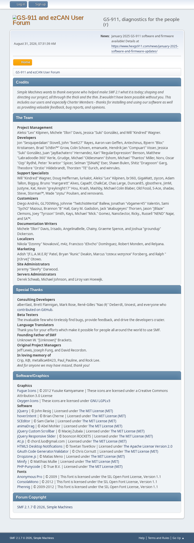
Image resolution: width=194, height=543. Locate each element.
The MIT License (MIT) (96, 411)
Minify (22, 461)
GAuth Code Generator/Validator (43, 451)
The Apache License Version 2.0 (148, 446)
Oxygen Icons (27, 401)
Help (142, 538)
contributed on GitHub (34, 309)
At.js (20, 441)
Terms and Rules (158, 538)
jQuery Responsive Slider (36, 436)
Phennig (23, 487)
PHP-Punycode (28, 466)
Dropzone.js (26, 456)
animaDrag (25, 426)
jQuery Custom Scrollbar (36, 431)
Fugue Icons (26, 390)
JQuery (22, 411)
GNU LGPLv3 (100, 401)
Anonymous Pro (29, 476)
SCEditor (23, 421)
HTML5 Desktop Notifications (39, 446)
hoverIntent (26, 416)
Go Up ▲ (178, 538)
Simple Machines (59, 507)
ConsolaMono (27, 481)
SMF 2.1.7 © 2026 (31, 507)
